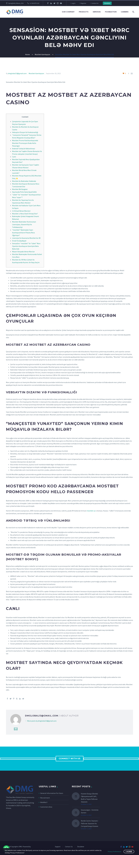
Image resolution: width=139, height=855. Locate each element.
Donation (107, 3)
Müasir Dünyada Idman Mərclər (23, 251)
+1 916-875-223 (34, 3)
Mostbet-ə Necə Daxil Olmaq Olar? (25, 214)
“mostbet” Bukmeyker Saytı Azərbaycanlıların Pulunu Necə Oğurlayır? (23, 232)
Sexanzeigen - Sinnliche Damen (89, 811)
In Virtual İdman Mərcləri (21, 211)
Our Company (68, 12)
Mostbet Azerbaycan (36, 73)
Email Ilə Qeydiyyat (19, 241)
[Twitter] (54, 3)
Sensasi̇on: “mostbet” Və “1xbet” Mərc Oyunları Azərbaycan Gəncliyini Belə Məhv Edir (26, 246)
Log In (73, 3)
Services (97, 12)
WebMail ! (43, 802)
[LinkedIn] (51, 3)
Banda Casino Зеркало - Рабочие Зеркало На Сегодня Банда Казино (90, 823)
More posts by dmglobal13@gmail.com (41, 721)
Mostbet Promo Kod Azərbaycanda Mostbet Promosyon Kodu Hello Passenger (25, 143)
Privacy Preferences (114, 852)
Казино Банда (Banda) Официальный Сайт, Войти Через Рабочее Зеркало (89, 798)
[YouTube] (61, 3)
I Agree (129, 852)
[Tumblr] (17, 699)
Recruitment (45, 798)
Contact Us (94, 3)
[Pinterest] (14, 699)
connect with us (69, 758)
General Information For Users (51, 793)
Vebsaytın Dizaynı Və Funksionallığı (25, 132)
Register (83, 3)
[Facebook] (48, 3)
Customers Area (46, 807)
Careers (124, 12)
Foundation (111, 12)
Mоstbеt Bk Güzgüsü (19, 189)
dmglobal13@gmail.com (17, 73)
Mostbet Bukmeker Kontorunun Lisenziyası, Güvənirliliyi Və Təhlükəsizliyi (24, 224)
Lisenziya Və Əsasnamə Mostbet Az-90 (26, 238)
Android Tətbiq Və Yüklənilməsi (23, 148)
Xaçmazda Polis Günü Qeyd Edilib (24, 192)
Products (83, 12)
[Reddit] (23, 699)
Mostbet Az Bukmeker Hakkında (24, 181)
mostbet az (91, 511)
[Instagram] (57, 3)
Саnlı (14, 157)
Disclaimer (80, 847)
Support (57, 847)
